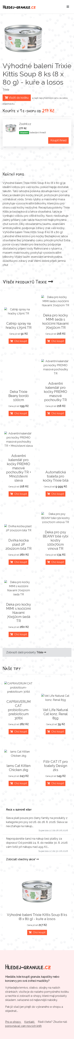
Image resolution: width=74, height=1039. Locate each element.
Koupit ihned (58, 140)
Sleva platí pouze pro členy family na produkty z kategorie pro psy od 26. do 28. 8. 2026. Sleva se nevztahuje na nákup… (36, 822)
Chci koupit (20, 341)
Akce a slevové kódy (19, 809)
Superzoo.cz (45, 830)
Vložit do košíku (18, 97)
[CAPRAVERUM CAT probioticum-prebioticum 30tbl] (18, 688)
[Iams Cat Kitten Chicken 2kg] (18, 754)
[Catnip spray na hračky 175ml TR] (18, 311)
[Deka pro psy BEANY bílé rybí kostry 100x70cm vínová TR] (55, 518)
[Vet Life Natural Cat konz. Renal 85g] (55, 698)
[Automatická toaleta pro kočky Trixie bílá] (55, 464)
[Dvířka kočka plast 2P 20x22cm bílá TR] (18, 528)
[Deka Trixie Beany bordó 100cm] (18, 383)
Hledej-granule (19, 6)
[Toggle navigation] (67, 7)
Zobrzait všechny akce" (21, 859)
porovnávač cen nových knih (23, 1026)
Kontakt (29, 1021)
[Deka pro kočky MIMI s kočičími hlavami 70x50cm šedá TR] (18, 588)
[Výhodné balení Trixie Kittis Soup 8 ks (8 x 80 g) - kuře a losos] (37, 891)
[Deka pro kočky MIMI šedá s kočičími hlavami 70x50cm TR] (55, 301)
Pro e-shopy (13, 1021)
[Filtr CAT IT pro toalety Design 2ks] (55, 753)
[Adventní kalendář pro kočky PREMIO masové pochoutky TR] (55, 367)
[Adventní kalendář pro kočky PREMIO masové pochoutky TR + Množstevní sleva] (18, 440)
